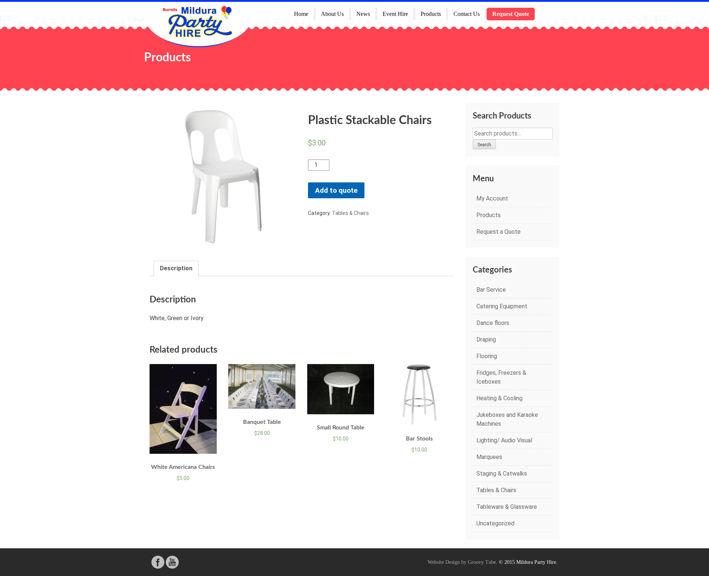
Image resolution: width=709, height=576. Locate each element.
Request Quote (510, 14)
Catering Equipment (501, 306)
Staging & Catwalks (501, 473)
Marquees (489, 456)
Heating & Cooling (499, 398)
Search (484, 144)
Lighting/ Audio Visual (504, 440)
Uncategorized (495, 523)
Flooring (486, 356)
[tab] (176, 268)
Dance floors (492, 322)
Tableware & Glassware (506, 506)
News (363, 14)
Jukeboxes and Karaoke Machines (507, 419)
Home (301, 14)
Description (176, 268)
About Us (332, 14)
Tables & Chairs (350, 213)
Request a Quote (498, 231)
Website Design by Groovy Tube (462, 562)
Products (431, 14)
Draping (486, 339)
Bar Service (491, 289)
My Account (492, 198)
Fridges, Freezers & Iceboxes (501, 377)
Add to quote (336, 190)
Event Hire (395, 14)
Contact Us (466, 14)
